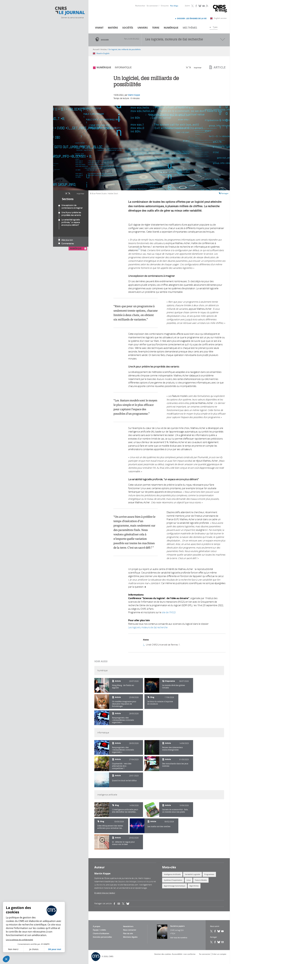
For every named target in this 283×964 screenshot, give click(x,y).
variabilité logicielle (192, 874)
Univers (143, 27)
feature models (201, 880)
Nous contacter (129, 930)
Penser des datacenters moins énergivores (172, 748)
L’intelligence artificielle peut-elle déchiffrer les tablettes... (125, 810)
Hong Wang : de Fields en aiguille (123, 686)
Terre (155, 27)
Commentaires (67, 243)
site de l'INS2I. (169, 612)
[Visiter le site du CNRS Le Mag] (220, 9)
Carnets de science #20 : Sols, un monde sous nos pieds (175, 810)
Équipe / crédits (99, 930)
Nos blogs (174, 5)
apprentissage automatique (174, 886)
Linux (188, 880)
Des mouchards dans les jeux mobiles (175, 764)
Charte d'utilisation (101, 933)
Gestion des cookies (162, 954)
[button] (6, 959)
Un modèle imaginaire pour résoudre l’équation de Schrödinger (124, 703)
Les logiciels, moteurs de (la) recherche (148, 627)
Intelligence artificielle (172, 874)
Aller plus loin (67, 240)
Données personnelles (102, 937)
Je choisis (33, 949)
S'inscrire (165, 5)
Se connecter (152, 5)
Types (215, 27)
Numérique (171, 27)
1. (144, 644)
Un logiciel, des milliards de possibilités (124, 49)
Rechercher (140, 5)
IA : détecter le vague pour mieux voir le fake (123, 843)
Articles (104, 49)
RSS (206, 6)
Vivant (99, 27)
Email (222, 942)
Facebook (196, 6)
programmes (209, 874)
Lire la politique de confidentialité (19, 939)
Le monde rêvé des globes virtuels (173, 686)
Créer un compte (219, 954)
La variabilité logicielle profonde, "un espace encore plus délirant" (70, 222)
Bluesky (200, 6)
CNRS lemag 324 (177, 930)
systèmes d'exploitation (173, 880)
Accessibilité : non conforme (183, 954)
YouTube (203, 6)
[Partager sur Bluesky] (218, 942)
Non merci (13, 949)
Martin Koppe (134, 94)
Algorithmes (194, 886)
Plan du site (128, 933)
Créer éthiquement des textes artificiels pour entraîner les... (110, 827)
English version (220, 18)
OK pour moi (54, 949)
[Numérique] (101, 685)
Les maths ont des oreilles (158, 826)
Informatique (123, 67)
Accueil (96, 49)
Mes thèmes (190, 27)
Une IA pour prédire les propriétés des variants (71, 213)
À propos (96, 926)
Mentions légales (130, 937)
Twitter (192, 6)
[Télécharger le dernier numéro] (162, 932)
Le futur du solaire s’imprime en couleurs (160, 702)
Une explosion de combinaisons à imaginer (72, 206)
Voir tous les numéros (178, 937)
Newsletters (128, 926)
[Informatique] (101, 747)
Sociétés (127, 27)
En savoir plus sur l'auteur (104, 893)
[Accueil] (70, 11)
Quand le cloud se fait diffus (124, 780)
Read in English (103, 53)
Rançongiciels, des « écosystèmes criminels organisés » (123, 720)
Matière (113, 27)
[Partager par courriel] (120, 903)
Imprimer (80, 193)
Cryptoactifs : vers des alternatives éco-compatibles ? (121, 765)
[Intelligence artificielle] (101, 809)
